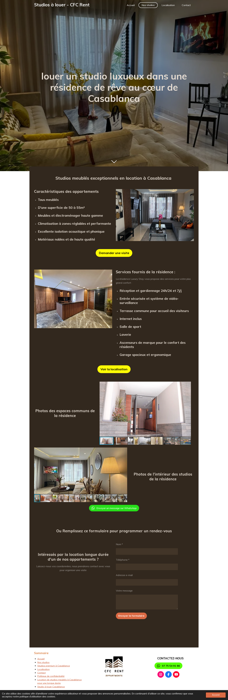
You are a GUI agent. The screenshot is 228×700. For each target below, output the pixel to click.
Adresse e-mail (124, 575)
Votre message (124, 590)
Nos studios (43, 662)
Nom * (119, 544)
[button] (188, 384)
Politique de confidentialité (51, 676)
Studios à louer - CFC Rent (61, 4)
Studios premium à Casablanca (53, 665)
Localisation (43, 669)
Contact (41, 672)
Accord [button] (215, 694)
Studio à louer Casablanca (51, 686)
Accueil (41, 658)
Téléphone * (122, 559)
